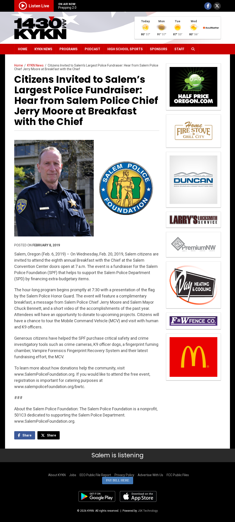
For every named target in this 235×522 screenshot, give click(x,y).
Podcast (92, 49)
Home (22, 49)
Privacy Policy (124, 475)
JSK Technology (148, 510)
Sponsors (158, 49)
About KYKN (57, 475)
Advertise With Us (150, 475)
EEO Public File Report (95, 475)
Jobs (72, 475)
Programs (68, 49)
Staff (179, 49)
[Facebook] (208, 6)
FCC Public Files (178, 475)
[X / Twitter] (217, 6)
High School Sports (125, 49)
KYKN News (43, 49)
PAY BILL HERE (117, 480)
